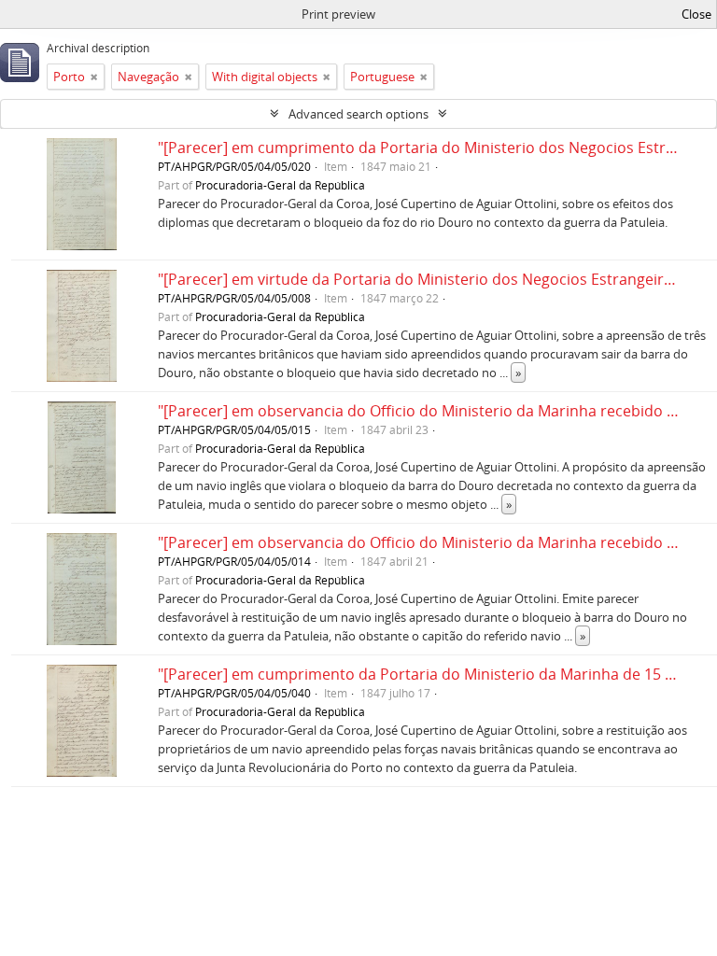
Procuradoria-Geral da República (280, 184)
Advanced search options (358, 113)
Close (696, 14)
